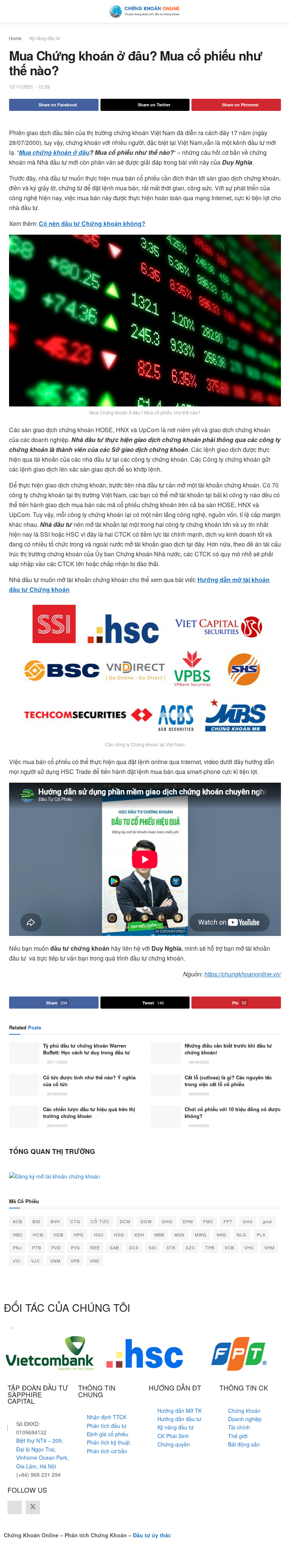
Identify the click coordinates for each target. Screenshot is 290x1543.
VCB (229, 1247)
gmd (267, 1221)
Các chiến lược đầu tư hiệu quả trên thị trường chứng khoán (89, 1112)
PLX (261, 1235)
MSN (179, 1235)
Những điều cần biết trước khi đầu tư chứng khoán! (228, 1049)
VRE (94, 1261)
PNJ (17, 1247)
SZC (190, 1247)
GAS (248, 1221)
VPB (75, 1261)
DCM (125, 1221)
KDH (139, 1235)
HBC (18, 1235)
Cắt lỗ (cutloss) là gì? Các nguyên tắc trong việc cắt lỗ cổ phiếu (228, 1081)
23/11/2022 (57, 1062)
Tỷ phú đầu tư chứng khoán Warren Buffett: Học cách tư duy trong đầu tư (86, 1049)
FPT (228, 1221)
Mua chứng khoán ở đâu (54, 152)
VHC (249, 1247)
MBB (159, 1235)
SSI (152, 1247)
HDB (58, 1235)
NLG (242, 1235)
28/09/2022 (198, 1062)
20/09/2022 (57, 1093)
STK (171, 1247)
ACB (17, 1221)
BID (36, 1221)
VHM (269, 1247)
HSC (99, 1235)
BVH (55, 1221)
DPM (188, 1221)
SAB (114, 1247)
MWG (201, 1235)
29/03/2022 (198, 1093)
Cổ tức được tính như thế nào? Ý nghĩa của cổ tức (89, 1081)
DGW (146, 1221)
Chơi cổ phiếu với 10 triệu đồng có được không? (233, 1112)
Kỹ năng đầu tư (44, 38)
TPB (209, 1247)
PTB (36, 1247)
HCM (38, 1235)
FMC (208, 1221)
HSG (119, 1235)
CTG (75, 1221)
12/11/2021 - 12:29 (29, 86)
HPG (79, 1235)
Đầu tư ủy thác (152, 1535)
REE (95, 1247)
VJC (35, 1261)
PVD (56, 1247)
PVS (75, 1247)
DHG (167, 1221)
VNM (55, 1261)
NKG (222, 1235)
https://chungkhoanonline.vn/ (242, 974)
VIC (17, 1261)
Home (15, 38)
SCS (134, 1247)
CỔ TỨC (100, 1221)
